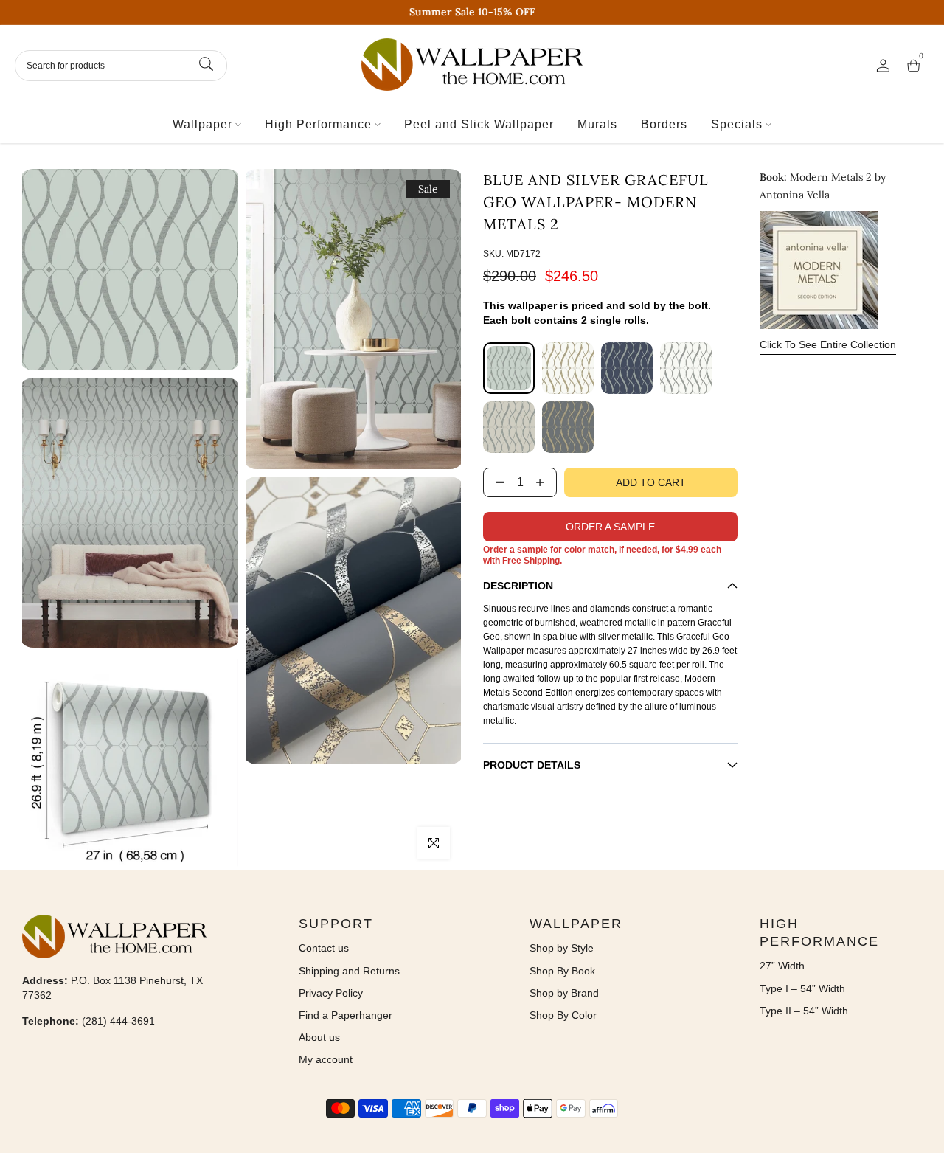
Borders (664, 124)
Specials (737, 124)
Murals (597, 124)
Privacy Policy (331, 993)
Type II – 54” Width (804, 1011)
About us (319, 1037)
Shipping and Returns (349, 971)
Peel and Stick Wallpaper (479, 124)
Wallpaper (202, 124)
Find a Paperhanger (345, 1015)
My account (326, 1059)
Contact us (324, 948)
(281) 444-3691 (118, 1021)
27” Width (782, 966)
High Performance (318, 124)
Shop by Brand (564, 993)
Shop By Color (563, 1015)
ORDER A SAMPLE (610, 527)
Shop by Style (562, 948)
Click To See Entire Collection (828, 344)
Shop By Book (562, 971)
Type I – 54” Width (802, 988)
